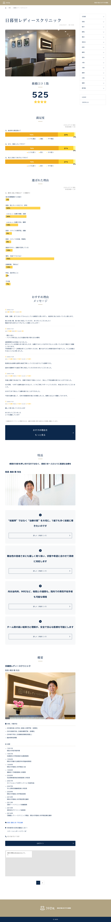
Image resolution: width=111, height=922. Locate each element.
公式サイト (40, 843)
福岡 (83, 83)
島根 (83, 72)
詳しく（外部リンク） (40, 535)
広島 (83, 78)
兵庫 (83, 67)
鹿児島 (84, 88)
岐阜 (83, 47)
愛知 (83, 57)
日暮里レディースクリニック (33, 20)
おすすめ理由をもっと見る (40, 432)
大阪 (83, 62)
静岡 (83, 52)
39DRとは (85, 102)
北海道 (84, 16)
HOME (84, 97)
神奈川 (84, 42)
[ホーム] (5, 8)
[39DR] (6, 3)
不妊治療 (20, 822)
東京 (8, 822)
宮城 (83, 21)
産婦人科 (13, 822)
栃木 (83, 26)
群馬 (83, 32)
